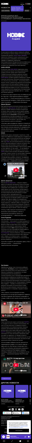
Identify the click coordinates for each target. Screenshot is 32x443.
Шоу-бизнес (5, 10)
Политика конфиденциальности (10, 416)
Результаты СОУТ (5, 418)
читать (3, 403)
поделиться (6, 378)
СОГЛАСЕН (18, 430)
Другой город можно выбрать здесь (17, 10)
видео (27, 10)
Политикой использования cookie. (18, 426)
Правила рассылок (6, 417)
